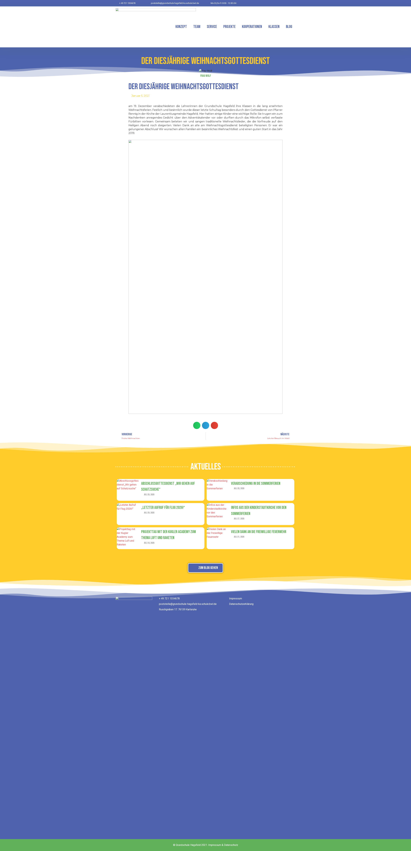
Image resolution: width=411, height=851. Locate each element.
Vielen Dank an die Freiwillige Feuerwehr (258, 531)
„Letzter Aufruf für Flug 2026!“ (163, 507)
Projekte (229, 26)
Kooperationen (252, 26)
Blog (289, 26)
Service (212, 26)
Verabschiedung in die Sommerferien (255, 483)
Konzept (181, 26)
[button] (196, 425)
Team (196, 26)
